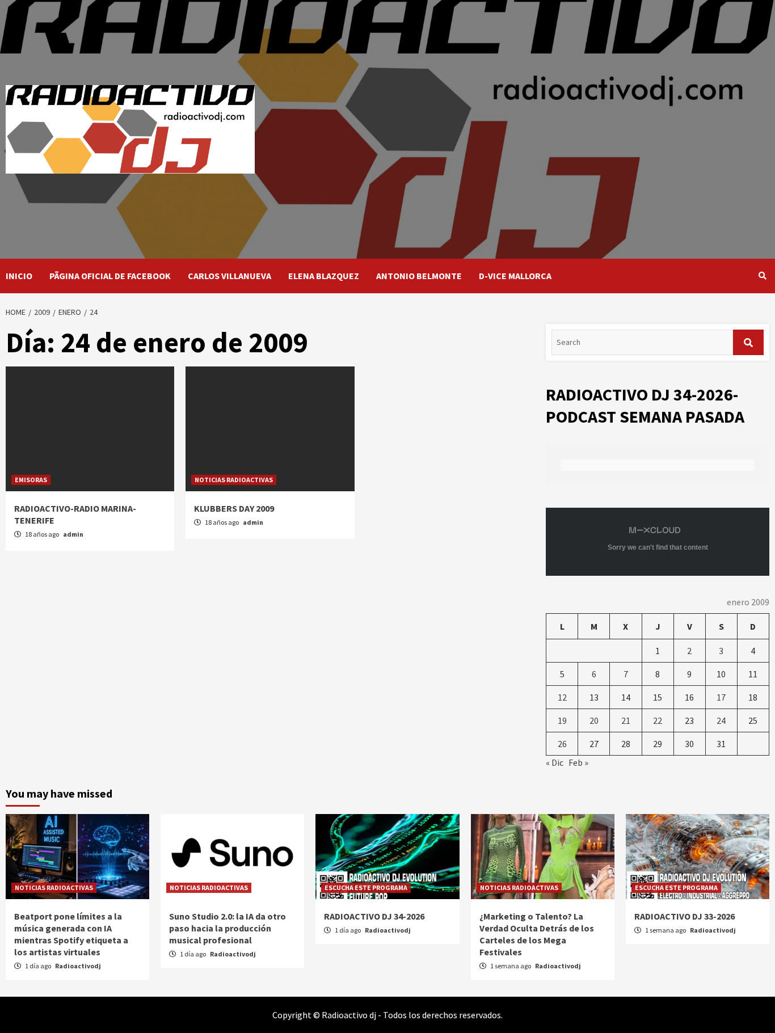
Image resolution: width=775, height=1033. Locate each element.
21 (625, 720)
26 (562, 743)
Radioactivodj (78, 966)
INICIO (19, 275)
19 (562, 720)
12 (562, 697)
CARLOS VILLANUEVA (229, 275)
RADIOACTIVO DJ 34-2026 (374, 916)
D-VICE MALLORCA (515, 275)
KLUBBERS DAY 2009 (234, 508)
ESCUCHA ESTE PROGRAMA (366, 887)
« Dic (554, 762)
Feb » (578, 762)
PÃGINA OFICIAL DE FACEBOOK (110, 275)
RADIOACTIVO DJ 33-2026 (684, 916)
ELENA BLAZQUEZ (323, 275)
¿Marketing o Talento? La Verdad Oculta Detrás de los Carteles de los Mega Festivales (536, 933)
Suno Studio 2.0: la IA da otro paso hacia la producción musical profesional (227, 928)
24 (721, 720)
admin (73, 534)
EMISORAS (31, 479)
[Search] (762, 275)
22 (657, 720)
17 (721, 697)
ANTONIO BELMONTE (419, 275)
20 (594, 720)
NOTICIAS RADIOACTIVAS (234, 479)
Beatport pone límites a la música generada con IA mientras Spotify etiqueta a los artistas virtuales (71, 933)
